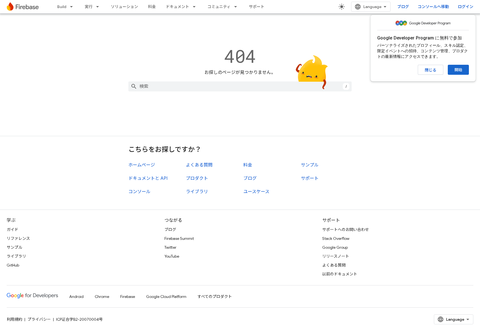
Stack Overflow (335, 238)
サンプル (310, 165)
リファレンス (18, 238)
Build (61, 6)
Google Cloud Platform (166, 296)
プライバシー (39, 319)
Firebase (127, 296)
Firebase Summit (179, 238)
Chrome (102, 296)
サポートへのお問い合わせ (345, 229)
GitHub (13, 265)
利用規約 (14, 319)
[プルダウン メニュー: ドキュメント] (195, 6)
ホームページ (141, 165)
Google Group (335, 247)
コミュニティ (219, 6)
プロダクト (197, 178)
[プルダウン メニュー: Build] (73, 6)
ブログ (403, 6)
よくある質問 (199, 165)
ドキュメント (177, 6)
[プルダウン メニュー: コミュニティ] (237, 6)
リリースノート (335, 256)
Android (76, 296)
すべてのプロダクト (215, 296)
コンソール (139, 192)
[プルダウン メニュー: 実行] (99, 6)
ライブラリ (197, 192)
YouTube (171, 256)
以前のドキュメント (339, 274)
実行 (88, 6)
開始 (458, 69)
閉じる (430, 70)
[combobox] (240, 86)
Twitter (170, 247)
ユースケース (256, 192)
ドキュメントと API (148, 178)
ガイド (12, 229)
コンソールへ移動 (433, 6)
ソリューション (124, 6)
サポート (256, 6)
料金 (152, 6)
